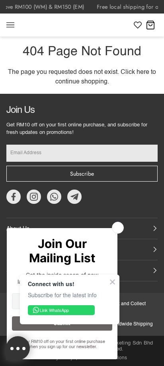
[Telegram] (74, 197)
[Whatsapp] (54, 197)
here (143, 72)
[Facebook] (13, 197)
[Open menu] (18, 25)
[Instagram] (34, 197)
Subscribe (82, 174)
